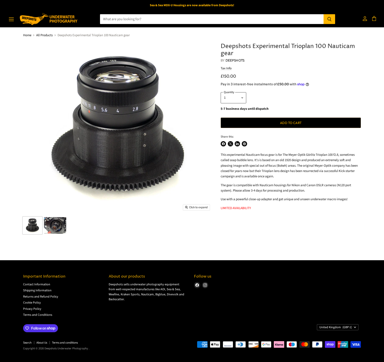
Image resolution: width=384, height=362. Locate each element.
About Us (41, 343)
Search (27, 343)
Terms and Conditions (37, 315)
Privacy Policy (32, 309)
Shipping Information (37, 290)
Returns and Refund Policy (40, 296)
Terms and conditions (65, 343)
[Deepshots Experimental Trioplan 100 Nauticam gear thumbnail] (32, 225)
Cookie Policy (32, 302)
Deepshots (235, 60)
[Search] (329, 19)
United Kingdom (335, 327)
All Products (44, 35)
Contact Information (36, 284)
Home (27, 35)
